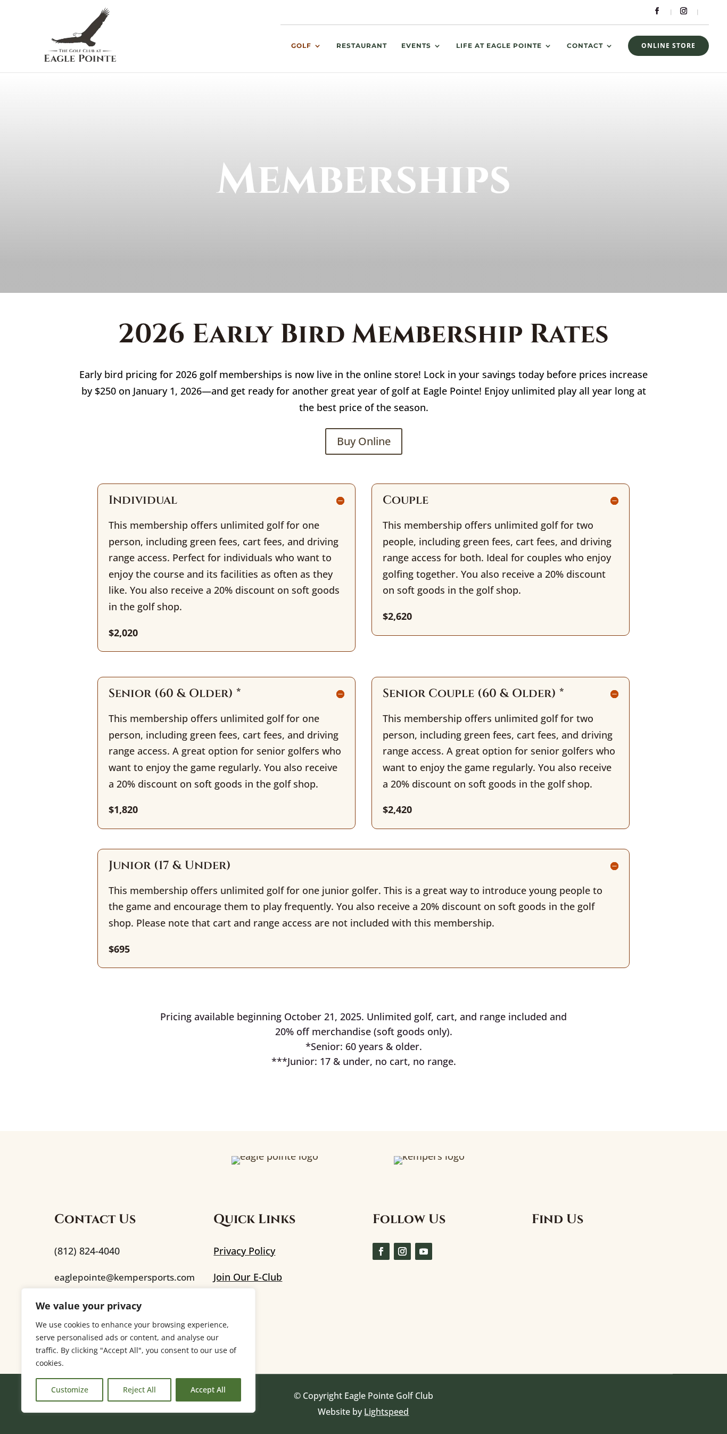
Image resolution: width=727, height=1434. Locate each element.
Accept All (208, 1389)
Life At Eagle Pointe (499, 46)
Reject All (139, 1389)
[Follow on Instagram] (402, 1251)
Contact (585, 46)
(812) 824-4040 (87, 1250)
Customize (69, 1389)
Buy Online (364, 441)
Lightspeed (386, 1411)
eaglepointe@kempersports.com (124, 1277)
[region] (138, 1350)
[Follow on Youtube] (423, 1251)
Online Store (668, 45)
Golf (301, 46)
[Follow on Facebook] (381, 1251)
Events (416, 46)
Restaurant (361, 46)
